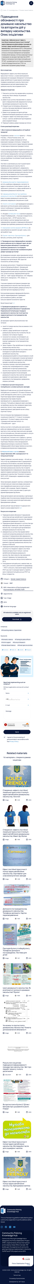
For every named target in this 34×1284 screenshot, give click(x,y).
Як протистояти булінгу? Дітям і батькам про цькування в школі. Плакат (16, 1106)
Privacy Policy (14, 741)
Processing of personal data (17, 1278)
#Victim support (6, 642)
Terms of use (17, 1275)
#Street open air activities (25, 645)
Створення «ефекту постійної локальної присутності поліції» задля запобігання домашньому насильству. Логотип (16, 793)
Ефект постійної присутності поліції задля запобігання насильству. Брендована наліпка (16, 1183)
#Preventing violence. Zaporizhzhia (11, 630)
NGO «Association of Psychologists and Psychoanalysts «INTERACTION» (16, 588)
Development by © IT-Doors (17, 1282)
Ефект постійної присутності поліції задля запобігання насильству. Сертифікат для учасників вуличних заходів (15, 872)
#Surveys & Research (19, 642)
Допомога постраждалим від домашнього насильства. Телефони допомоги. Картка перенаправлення (15, 912)
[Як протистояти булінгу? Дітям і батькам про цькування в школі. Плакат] (17, 1090)
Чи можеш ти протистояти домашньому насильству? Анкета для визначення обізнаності (17, 1027)
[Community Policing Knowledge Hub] (9, 3)
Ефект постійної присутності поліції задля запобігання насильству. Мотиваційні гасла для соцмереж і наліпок (16, 1145)
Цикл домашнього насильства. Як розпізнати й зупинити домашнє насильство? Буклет (17, 990)
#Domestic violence (7, 639)
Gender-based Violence (18, 579)
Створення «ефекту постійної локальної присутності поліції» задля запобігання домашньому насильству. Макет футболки (16, 833)
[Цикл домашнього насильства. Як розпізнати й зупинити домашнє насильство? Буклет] (17, 974)
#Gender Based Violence (8, 645)
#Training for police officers (22, 639)
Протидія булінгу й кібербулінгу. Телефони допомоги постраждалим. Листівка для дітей (16, 951)
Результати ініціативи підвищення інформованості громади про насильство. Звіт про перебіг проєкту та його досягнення (17, 1067)
